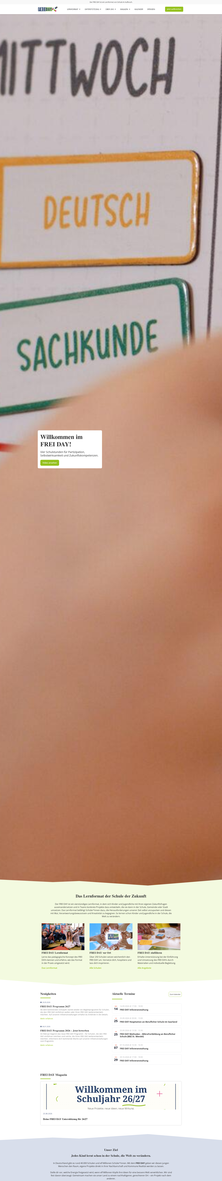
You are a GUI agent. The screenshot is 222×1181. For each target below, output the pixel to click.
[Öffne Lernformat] (80, 9)
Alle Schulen (95, 968)
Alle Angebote (144, 968)
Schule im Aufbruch (124, 2)
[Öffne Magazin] (129, 9)
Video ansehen (50, 462)
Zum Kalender (175, 994)
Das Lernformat (49, 968)
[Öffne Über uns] (115, 9)
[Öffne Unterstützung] (100, 9)
